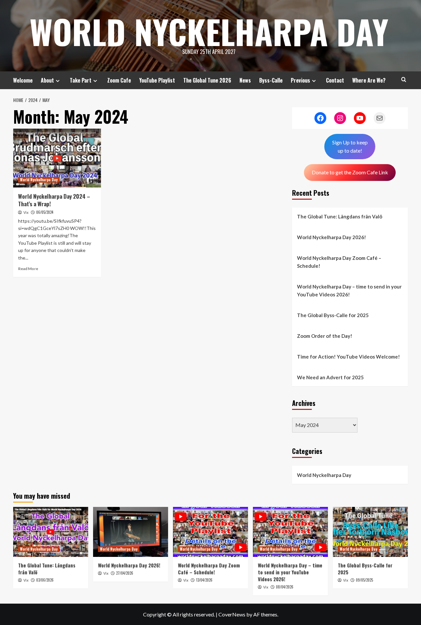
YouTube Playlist (157, 80)
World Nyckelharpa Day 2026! (331, 237)
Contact (335, 80)
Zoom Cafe (119, 80)
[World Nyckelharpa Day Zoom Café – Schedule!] (210, 532)
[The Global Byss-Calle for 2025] (370, 532)
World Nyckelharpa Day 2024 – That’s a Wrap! (54, 200)
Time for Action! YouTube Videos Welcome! (348, 357)
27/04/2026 (124, 573)
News (245, 80)
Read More (28, 268)
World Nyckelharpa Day (209, 31)
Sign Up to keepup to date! (350, 146)
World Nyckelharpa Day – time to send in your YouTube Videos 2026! (349, 290)
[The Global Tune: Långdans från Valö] (50, 532)
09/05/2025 (364, 580)
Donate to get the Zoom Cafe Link (350, 172)
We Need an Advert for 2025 (330, 377)
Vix (26, 212)
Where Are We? (368, 80)
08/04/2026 (284, 586)
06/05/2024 (44, 212)
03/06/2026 (45, 580)
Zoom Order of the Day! (324, 336)
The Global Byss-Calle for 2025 (333, 315)
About (47, 80)
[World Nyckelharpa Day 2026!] (130, 532)
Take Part (80, 80)
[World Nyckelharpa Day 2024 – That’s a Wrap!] (57, 158)
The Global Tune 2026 (207, 80)
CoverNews (231, 614)
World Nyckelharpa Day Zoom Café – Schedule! (339, 262)
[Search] (404, 79)
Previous (300, 80)
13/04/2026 (204, 580)
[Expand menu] (58, 81)
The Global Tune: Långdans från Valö (339, 216)
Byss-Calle (271, 80)
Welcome (23, 80)
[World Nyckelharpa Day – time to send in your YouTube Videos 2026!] (290, 532)
